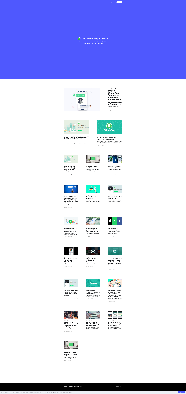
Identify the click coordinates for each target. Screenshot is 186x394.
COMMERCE (86, 2)
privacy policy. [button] (69, 392)
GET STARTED (70, 2)
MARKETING (80, 2)
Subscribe (119, 2)
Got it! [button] (181, 392)
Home (65, 2)
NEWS (75, 2)
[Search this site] (111, 2)
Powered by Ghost (119, 386)
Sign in (114, 2)
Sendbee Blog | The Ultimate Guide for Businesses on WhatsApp (73, 386)
